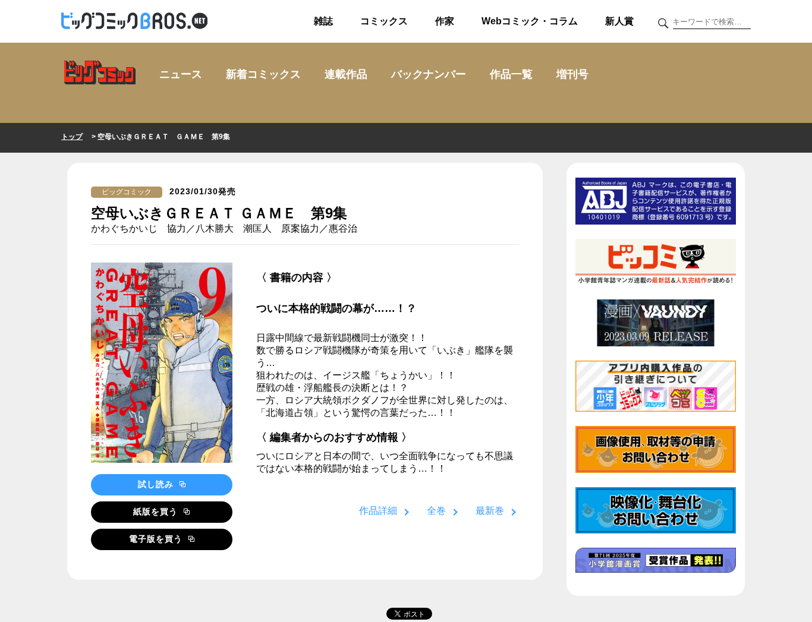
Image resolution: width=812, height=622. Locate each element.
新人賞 (619, 21)
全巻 (436, 511)
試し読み (157, 484)
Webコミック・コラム (529, 21)
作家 (444, 21)
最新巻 (490, 511)
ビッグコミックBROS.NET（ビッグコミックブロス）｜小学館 (134, 21)
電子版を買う (157, 539)
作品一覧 (511, 74)
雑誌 (323, 21)
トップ (72, 136)
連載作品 (346, 74)
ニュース (180, 74)
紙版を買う (157, 511)
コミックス (384, 21)
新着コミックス (263, 74)
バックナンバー (428, 74)
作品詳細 (378, 511)
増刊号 (572, 74)
